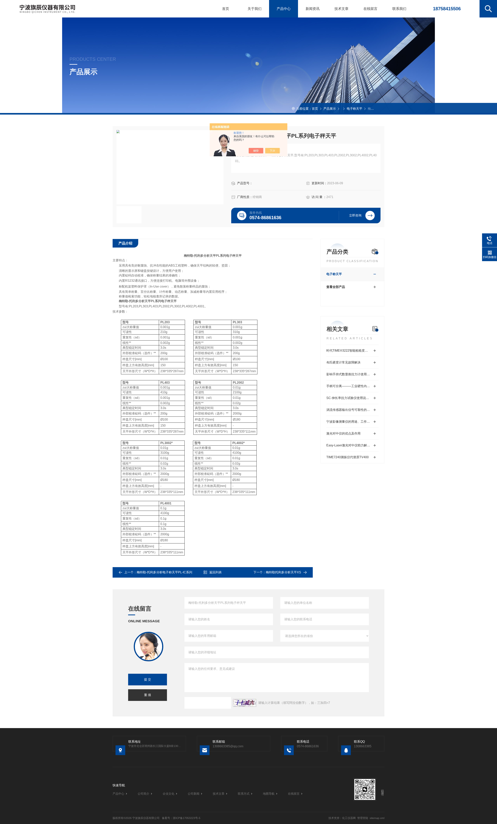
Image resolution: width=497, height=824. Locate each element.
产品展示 (329, 108)
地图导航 (269, 793)
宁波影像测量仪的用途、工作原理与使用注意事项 (352, 421)
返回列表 (215, 572)
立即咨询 (355, 215)
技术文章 (341, 9)
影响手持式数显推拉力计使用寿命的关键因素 (352, 374)
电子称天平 (354, 108)
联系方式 (243, 793)
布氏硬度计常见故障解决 (343, 362)
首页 (225, 9)
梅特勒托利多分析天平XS (283, 572)
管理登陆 (362, 818)
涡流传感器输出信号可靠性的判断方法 (352, 409)
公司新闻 (193, 793)
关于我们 (255, 9)
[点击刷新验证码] (244, 703)
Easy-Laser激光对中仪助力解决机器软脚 (352, 445)
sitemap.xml (377, 818)
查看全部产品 (335, 287)
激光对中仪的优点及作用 (343, 433)
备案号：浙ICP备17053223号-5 (181, 818)
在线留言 (370, 9)
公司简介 (143, 793)
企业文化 (168, 793)
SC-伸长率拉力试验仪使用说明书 (349, 398)
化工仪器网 (349, 818)
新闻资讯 (313, 9)
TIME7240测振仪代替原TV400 (347, 457)
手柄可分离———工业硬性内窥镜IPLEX (352, 386)
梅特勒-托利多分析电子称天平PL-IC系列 (164, 572)
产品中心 (284, 9)
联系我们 (399, 9)
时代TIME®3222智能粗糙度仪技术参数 (352, 350)
